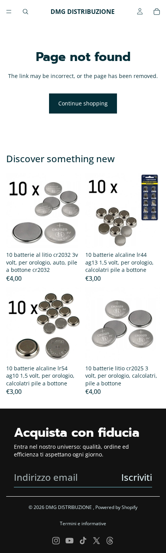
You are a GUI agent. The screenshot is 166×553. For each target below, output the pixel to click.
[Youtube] (69, 540)
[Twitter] (96, 540)
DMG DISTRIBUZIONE (69, 507)
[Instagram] (56, 540)
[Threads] (110, 540)
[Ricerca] (25, 11)
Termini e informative (83, 523)
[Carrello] (156, 11)
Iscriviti (136, 477)
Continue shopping (83, 103)
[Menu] (9, 11)
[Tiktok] (83, 540)
